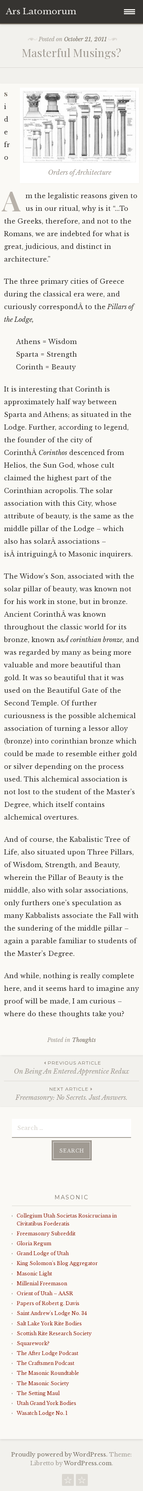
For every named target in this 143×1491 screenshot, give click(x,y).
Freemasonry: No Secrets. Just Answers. (71, 1093)
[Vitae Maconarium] (68, 1482)
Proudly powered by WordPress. (59, 1454)
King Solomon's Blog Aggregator (57, 1263)
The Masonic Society (43, 1383)
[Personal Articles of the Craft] (82, 1482)
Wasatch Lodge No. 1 (42, 1413)
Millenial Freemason (42, 1283)
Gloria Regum (34, 1243)
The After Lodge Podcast (47, 1353)
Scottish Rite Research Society (54, 1333)
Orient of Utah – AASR (45, 1293)
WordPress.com (88, 1463)
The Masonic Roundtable (48, 1373)
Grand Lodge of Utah (43, 1253)
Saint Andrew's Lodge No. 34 (52, 1313)
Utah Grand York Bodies (46, 1403)
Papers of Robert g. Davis (48, 1303)
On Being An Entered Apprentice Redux (71, 1067)
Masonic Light (34, 1274)
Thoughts (84, 1040)
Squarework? (33, 1343)
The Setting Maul (38, 1393)
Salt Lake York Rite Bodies (49, 1324)
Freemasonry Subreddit (46, 1234)
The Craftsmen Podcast (45, 1363)
